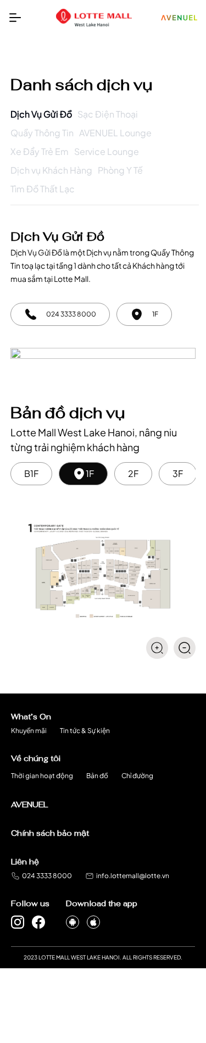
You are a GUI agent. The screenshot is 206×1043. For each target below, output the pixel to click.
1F (90, 473)
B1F (31, 473)
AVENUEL (29, 804)
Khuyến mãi (29, 730)
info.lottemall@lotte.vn (132, 876)
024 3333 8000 (47, 876)
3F (177, 473)
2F (133, 473)
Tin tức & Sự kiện (85, 730)
